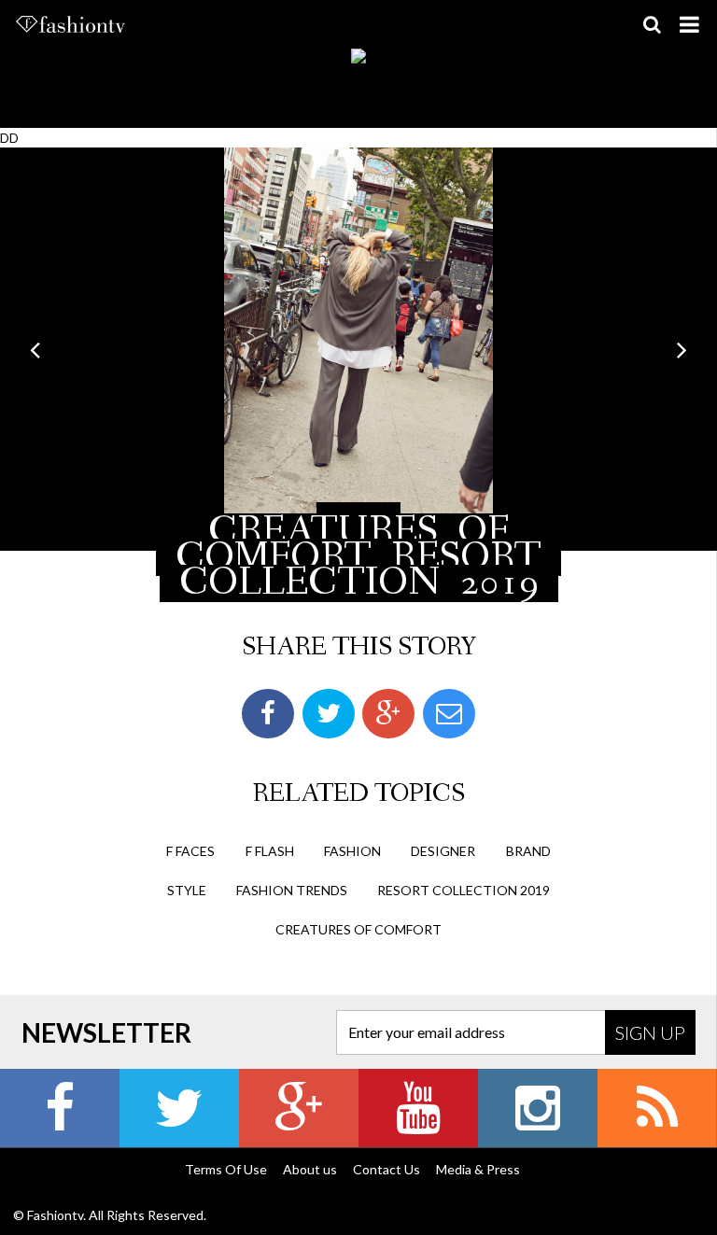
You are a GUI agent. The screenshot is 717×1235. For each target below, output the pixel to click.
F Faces (190, 851)
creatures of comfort (358, 929)
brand (528, 851)
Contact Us (386, 1169)
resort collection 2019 (463, 890)
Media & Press (478, 1169)
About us (310, 1169)
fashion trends (291, 890)
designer (443, 851)
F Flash (270, 851)
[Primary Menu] (689, 24)
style (186, 890)
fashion (352, 851)
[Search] (651, 24)
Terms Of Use (226, 1169)
